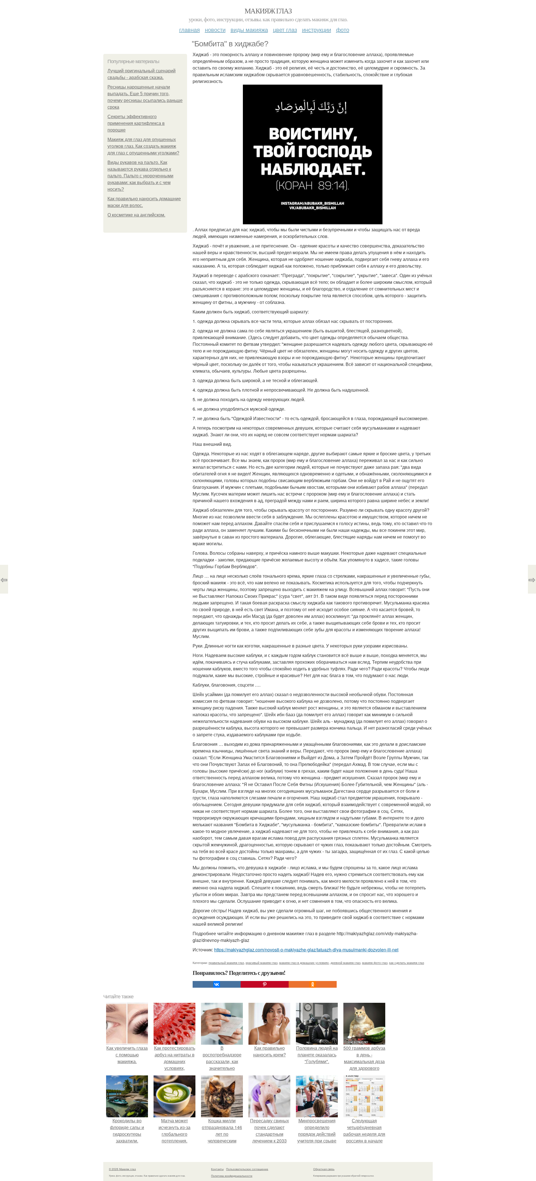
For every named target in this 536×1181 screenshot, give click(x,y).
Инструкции (316, 29)
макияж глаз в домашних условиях (304, 962)
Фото (342, 29)
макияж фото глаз (374, 962)
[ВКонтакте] (217, 984)
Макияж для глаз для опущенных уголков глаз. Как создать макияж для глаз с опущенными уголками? (143, 146)
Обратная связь (323, 1169)
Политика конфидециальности (231, 1176)
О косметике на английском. (136, 215)
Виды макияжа (249, 29)
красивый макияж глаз (261, 962)
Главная (189, 29)
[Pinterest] (265, 984)
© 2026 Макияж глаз (122, 1169)
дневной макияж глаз (345, 962)
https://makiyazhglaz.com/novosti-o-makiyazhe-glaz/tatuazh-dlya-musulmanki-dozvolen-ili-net (306, 949)
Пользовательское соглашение (247, 1169)
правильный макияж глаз (226, 962)
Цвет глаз (285, 29)
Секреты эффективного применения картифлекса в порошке (136, 123)
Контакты (217, 1169)
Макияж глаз (268, 10)
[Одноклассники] (313, 984)
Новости (215, 29)
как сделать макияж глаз (406, 962)
